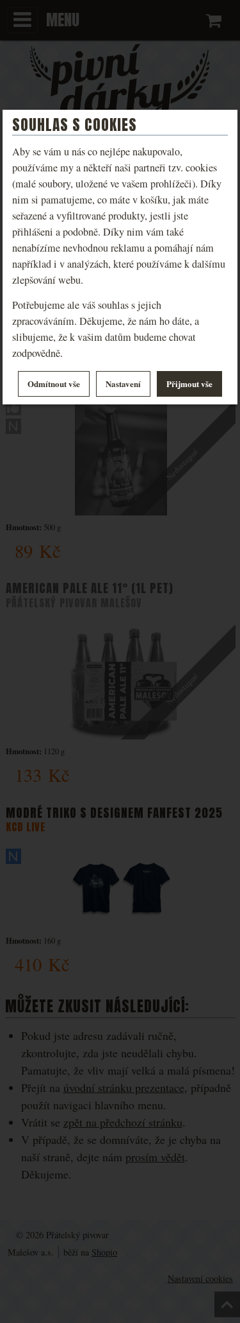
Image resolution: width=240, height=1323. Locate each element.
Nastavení (123, 383)
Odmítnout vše (54, 383)
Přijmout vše (189, 383)
